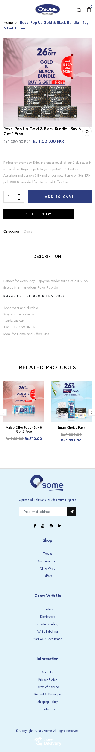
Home (8, 22)
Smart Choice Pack (71, 427)
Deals (28, 231)
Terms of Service (47, 687)
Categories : (12, 231)
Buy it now (39, 214)
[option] (47, 82)
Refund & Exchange (47, 694)
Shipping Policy (47, 701)
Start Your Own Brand (47, 639)
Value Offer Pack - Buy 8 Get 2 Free (24, 429)
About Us (47, 672)
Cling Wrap (47, 568)
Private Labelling (47, 624)
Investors (47, 609)
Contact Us (47, 709)
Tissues (47, 553)
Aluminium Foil (47, 561)
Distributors (47, 616)
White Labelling (47, 631)
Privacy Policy (47, 679)
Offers (47, 576)
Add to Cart (59, 196)
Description (47, 256)
